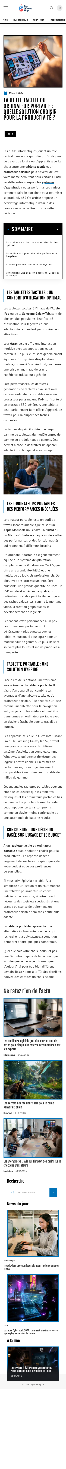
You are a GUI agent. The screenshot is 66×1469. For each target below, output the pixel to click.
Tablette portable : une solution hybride (29, 264)
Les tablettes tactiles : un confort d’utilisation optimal (32, 244)
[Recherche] (51, 8)
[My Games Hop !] (25, 8)
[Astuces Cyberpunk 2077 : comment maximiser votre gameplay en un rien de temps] (33, 1298)
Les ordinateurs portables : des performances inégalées (31, 255)
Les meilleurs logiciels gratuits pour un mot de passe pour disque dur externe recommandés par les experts (32, 1045)
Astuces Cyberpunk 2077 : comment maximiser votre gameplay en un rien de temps (31, 1332)
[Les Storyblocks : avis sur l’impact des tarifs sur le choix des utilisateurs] (33, 1138)
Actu (10, 133)
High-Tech (8, 1113)
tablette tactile (35, 167)
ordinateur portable (17, 172)
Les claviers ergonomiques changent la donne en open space (31, 1267)
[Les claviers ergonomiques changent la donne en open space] (33, 1233)
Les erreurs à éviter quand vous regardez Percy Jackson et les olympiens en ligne (31, 1369)
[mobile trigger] (7, 8)
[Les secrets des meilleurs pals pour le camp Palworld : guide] (33, 1079)
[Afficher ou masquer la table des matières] (46, 229)
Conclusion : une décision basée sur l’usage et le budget (32, 274)
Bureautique (9, 1260)
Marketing (8, 1171)
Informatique (9, 1054)
